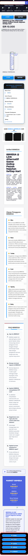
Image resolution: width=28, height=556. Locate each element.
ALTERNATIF (15, 551)
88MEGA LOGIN (11, 187)
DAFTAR (20, 17)
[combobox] (12, 2)
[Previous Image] (2, 41)
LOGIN (7, 17)
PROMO (15, 535)
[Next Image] (25, 41)
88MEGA (8, 174)
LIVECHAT (15, 547)
